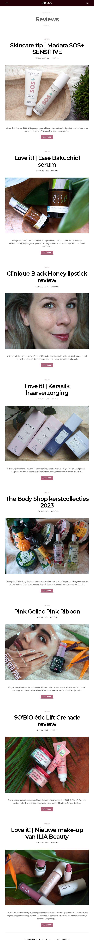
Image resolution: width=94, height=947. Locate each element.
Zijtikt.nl (47, 3)
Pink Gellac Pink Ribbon (47, 611)
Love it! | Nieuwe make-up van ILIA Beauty (47, 833)
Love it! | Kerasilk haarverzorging (47, 389)
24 (58, 940)
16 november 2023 (42, 399)
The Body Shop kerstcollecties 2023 (46, 502)
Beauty (47, 39)
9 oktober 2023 (42, 617)
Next (64, 940)
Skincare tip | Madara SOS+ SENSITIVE (47, 48)
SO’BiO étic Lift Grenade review (47, 721)
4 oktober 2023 (42, 730)
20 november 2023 (42, 286)
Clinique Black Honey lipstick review (47, 277)
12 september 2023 (42, 843)
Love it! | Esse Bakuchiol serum (47, 161)
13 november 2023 (42, 511)
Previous (32, 940)
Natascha (54, 58)
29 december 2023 (42, 58)
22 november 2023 (42, 171)
